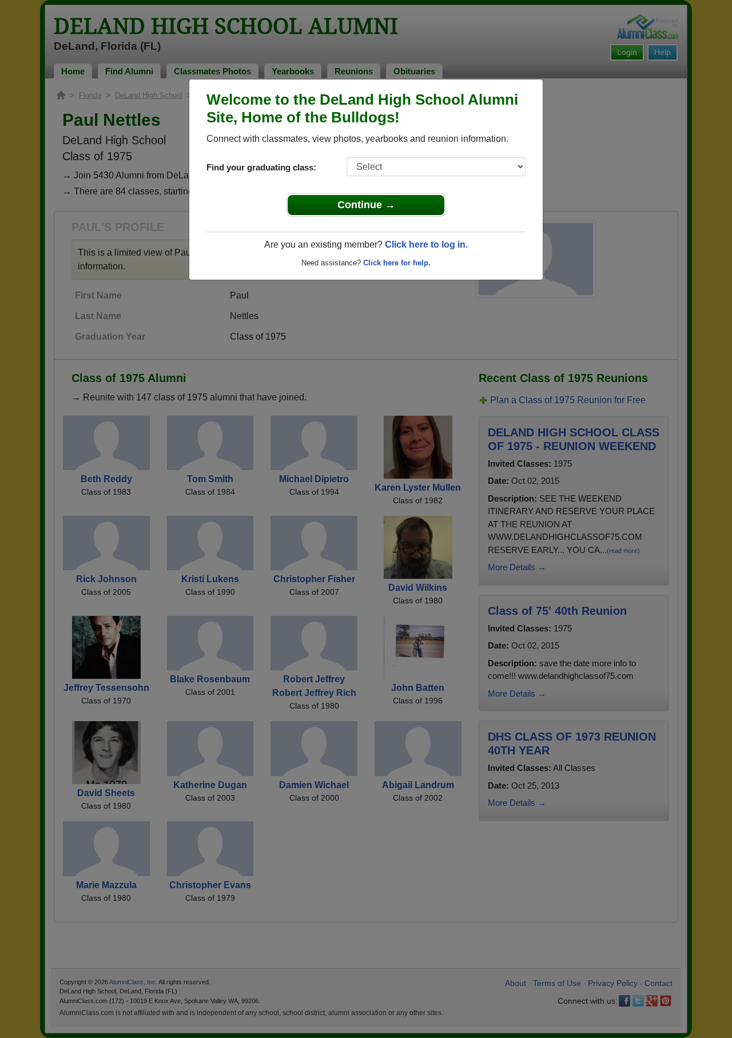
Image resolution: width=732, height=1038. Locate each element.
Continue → (366, 204)
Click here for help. (397, 262)
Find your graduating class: (261, 167)
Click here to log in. (426, 244)
